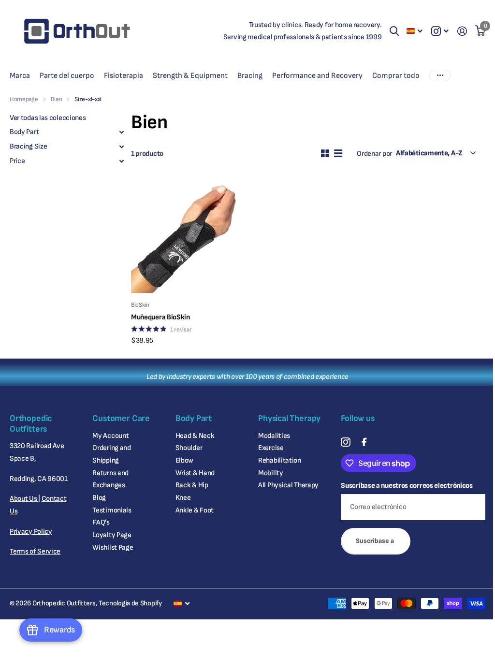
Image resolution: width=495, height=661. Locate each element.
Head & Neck (195, 435)
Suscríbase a (375, 541)
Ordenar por (374, 153)
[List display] (338, 153)
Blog (99, 497)
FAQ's (101, 522)
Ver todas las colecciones (48, 117)
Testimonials (111, 510)
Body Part (24, 131)
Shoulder (189, 447)
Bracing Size (28, 146)
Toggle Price (121, 161)
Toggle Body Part (121, 132)
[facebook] (364, 442)
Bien (56, 99)
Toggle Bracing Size (121, 146)
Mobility (270, 473)
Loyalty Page (111, 535)
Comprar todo (396, 75)
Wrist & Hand (195, 473)
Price (17, 160)
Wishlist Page (112, 547)
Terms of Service (35, 551)
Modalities (274, 435)
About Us (24, 498)
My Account (110, 435)
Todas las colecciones (20, 75)
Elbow (184, 460)
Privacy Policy (31, 531)
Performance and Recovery (317, 75)
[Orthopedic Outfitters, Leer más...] (440, 31)
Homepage (24, 99)
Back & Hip (191, 485)
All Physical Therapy (288, 485)
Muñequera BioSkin (160, 317)
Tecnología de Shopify (130, 603)
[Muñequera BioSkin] (187, 236)
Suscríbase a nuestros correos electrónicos (406, 485)
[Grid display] (325, 153)
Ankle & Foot (194, 510)
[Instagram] (345, 442)
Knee (183, 497)
